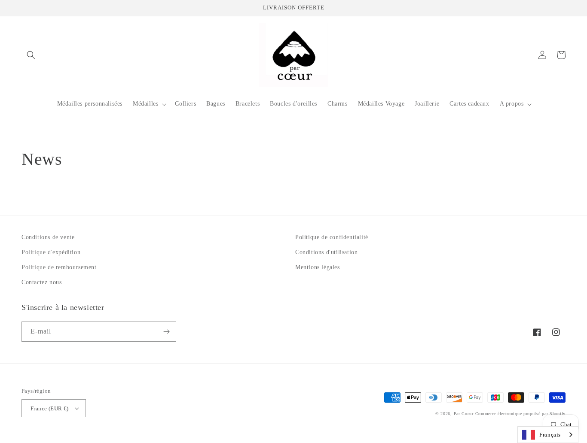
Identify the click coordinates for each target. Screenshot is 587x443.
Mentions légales (317, 267)
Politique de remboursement (59, 267)
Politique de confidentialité (331, 237)
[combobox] (547, 434)
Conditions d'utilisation (326, 252)
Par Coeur (464, 413)
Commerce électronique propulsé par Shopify (520, 413)
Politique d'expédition (50, 252)
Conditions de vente (47, 237)
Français (550, 434)
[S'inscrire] (166, 332)
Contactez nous (41, 282)
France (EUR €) (50, 408)
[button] (30, 55)
